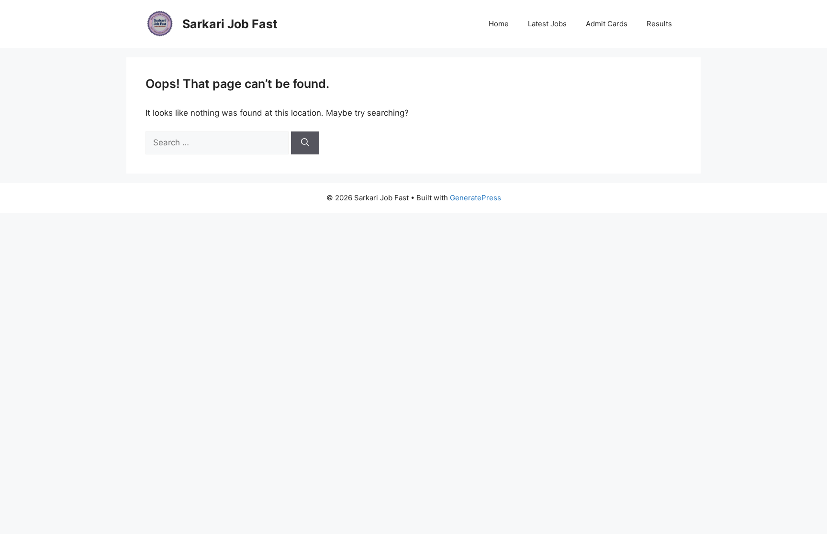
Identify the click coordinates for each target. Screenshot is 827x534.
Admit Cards (606, 23)
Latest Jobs (547, 23)
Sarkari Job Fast (230, 24)
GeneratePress (475, 197)
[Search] (305, 142)
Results (659, 23)
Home (499, 23)
